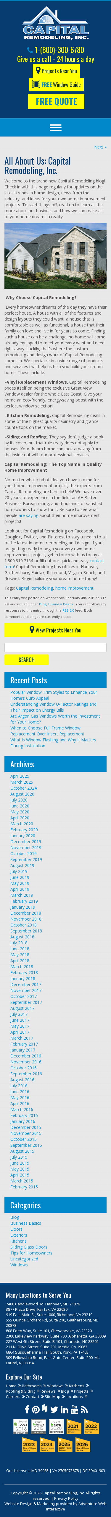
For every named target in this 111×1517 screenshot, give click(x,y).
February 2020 (24, 829)
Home (11, 1385)
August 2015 (22, 1151)
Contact (32, 1396)
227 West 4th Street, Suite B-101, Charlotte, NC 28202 (52, 1341)
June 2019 (19, 877)
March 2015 (21, 1181)
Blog (42, 604)
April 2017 (19, 1032)
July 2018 (19, 943)
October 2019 (23, 853)
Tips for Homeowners (31, 1253)
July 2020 (19, 800)
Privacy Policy (66, 1498)
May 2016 (19, 1097)
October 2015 (23, 1139)
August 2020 (22, 794)
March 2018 (21, 966)
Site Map (52, 1396)
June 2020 (19, 806)
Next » (100, 147)
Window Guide (61, 84)
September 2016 (26, 1074)
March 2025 (21, 782)
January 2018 (22, 978)
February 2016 (24, 1115)
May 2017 (19, 1026)
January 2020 (22, 835)
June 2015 (19, 1163)
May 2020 (19, 812)
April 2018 (19, 960)
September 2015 (26, 1145)
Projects (81, 1391)
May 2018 (19, 954)
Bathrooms (32, 1385)
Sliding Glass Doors (28, 1247)
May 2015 (19, 1169)
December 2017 (25, 984)
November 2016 (25, 1062)
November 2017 (25, 990)
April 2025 (19, 776)
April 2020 (19, 818)
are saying (28, 515)
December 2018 (25, 913)
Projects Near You (59, 71)
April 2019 (19, 889)
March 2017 (21, 1038)
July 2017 (19, 1014)
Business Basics (60, 604)
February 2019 (24, 901)
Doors (16, 1229)
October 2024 (23, 788)
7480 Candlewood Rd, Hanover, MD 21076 (43, 1304)
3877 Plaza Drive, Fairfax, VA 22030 (36, 1309)
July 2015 (19, 1157)
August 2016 (22, 1079)
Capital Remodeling (34, 588)
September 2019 (26, 859)
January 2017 (22, 1050)
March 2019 (21, 895)
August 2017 (22, 1008)
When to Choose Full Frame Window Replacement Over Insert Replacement (47, 731)
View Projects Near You (57, 630)
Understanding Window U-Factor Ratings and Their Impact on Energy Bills (53, 707)
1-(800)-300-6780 (58, 49)
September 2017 (26, 1002)
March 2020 (21, 824)
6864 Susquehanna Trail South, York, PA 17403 (47, 1352)
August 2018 (22, 937)
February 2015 (24, 1187)
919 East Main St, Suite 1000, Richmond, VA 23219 (49, 1314)
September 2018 (26, 931)
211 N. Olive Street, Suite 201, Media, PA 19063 (46, 1346)
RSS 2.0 (68, 610)
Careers (13, 1396)
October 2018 (23, 925)
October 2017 (23, 996)
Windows (19, 1265)
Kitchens (18, 1241)
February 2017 (24, 1044)
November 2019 (25, 847)
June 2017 (19, 1020)
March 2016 (21, 1109)
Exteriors (18, 1235)
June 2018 (19, 949)
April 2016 (19, 1103)
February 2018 (24, 972)
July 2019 (19, 871)
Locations (74, 1396)
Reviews (48, 1391)
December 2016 (25, 1056)
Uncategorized (24, 1259)
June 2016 (19, 1091)
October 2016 (23, 1068)
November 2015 (25, 1133)
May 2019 (19, 883)
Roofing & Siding (20, 1391)
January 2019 (22, 907)
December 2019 (25, 841)
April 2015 (19, 1175)
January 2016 (22, 1121)
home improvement (74, 588)
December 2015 (25, 1127)
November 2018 (25, 919)
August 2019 (22, 865)
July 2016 (19, 1085)
